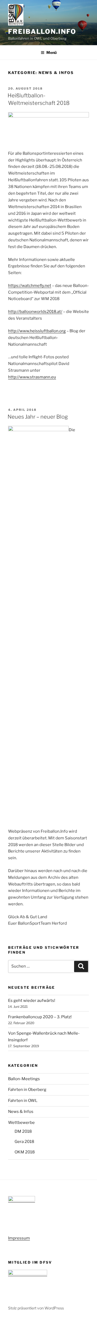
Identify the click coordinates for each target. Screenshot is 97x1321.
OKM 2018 (25, 1152)
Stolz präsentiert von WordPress (36, 1308)
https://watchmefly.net (29, 285)
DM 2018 (23, 1131)
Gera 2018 (24, 1141)
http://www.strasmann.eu (32, 377)
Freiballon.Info (42, 31)
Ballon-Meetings (24, 1078)
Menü (51, 52)
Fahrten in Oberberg (27, 1089)
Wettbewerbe (21, 1122)
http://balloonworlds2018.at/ (35, 311)
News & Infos (20, 1111)
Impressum (19, 1238)
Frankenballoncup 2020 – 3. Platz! (40, 1016)
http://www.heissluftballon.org (37, 331)
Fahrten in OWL (22, 1100)
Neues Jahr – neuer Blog (38, 417)
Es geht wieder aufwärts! (31, 1000)
